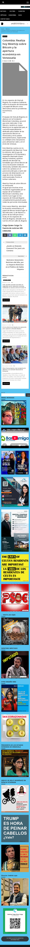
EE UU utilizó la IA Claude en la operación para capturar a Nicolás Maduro (14, 327)
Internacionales (11, 305)
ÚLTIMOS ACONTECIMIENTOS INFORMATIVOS (15, 938)
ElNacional (12, 15)
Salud (9, 280)
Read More (6, 300)
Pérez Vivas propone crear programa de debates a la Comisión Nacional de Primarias (14, 369)
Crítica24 (3, 15)
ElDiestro (21, 11)
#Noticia (5, 36)
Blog (20, 15)
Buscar (3, 392)
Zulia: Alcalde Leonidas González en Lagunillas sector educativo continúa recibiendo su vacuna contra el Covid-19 (14, 286)
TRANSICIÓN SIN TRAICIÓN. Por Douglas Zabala (19, 25)
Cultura (12, 11)
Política (9, 346)
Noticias (3, 11)
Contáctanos (5, 19)
